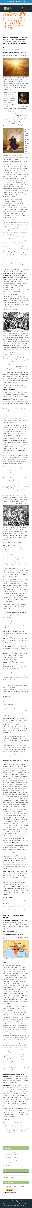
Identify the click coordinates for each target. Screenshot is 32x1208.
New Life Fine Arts (8, 1177)
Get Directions (7, 1165)
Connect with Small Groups (10, 1154)
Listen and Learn (7, 1162)
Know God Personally (9, 1152)
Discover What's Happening (10, 1157)
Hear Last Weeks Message (10, 1160)
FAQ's (4, 1174)
